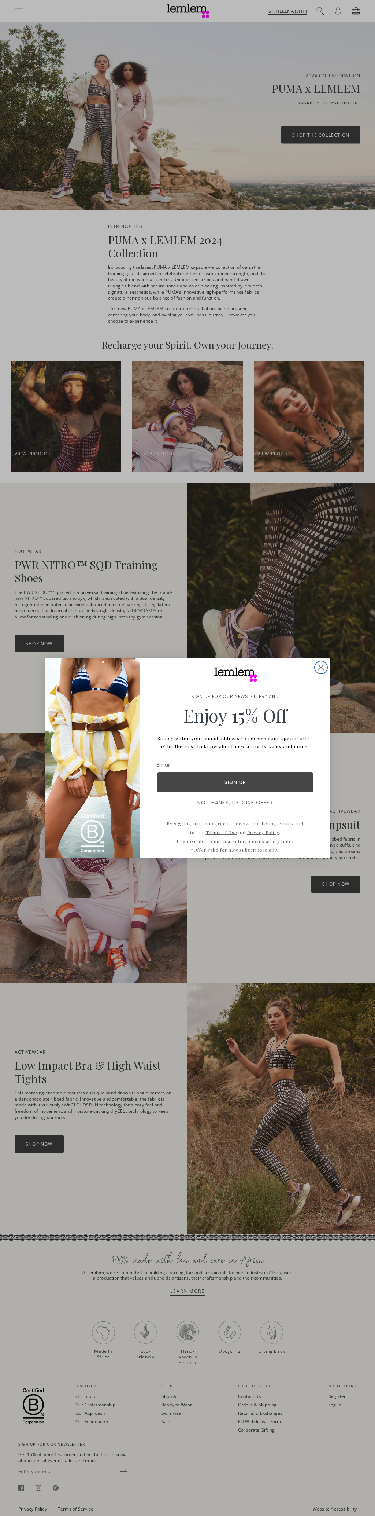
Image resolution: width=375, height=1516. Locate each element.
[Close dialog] (321, 667)
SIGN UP (235, 782)
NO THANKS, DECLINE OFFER (235, 802)
